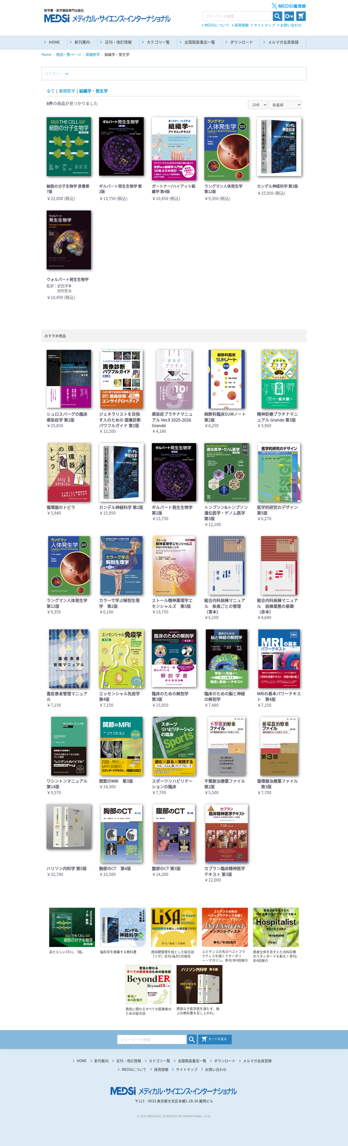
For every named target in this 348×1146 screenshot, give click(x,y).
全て (51, 91)
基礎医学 (67, 91)
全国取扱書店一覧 (199, 42)
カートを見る (217, 1039)
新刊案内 (82, 42)
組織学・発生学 (93, 91)
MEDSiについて (217, 25)
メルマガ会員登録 (283, 42)
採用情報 (241, 25)
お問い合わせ (291, 25)
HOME (54, 42)
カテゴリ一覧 (158, 42)
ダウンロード (241, 42)
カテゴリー (54, 73)
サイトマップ (264, 25)
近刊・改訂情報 (118, 42)
